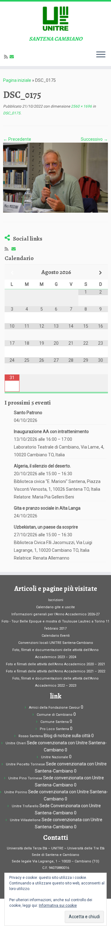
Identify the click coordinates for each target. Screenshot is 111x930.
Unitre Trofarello (25, 806)
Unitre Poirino (15, 792)
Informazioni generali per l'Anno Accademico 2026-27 (55, 614)
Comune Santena (54, 722)
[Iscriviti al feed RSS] (7, 56)
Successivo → (94, 139)
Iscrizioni (55, 600)
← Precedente (17, 139)
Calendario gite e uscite (55, 607)
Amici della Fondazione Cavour (54, 708)
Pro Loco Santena (54, 729)
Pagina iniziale (17, 80)
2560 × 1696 (81, 106)
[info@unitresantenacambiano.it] (13, 56)
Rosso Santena (30, 736)
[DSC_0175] (55, 177)
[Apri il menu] (100, 55)
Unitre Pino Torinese (25, 778)
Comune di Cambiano (54, 715)
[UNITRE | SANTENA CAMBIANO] (55, 19)
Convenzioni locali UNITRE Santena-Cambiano (55, 643)
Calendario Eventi (56, 636)
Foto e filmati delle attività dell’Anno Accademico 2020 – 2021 (55, 664)
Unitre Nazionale (54, 757)
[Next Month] (100, 272)
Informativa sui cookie (58, 905)
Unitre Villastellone (25, 820)
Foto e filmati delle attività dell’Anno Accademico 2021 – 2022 (55, 671)
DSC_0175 (11, 113)
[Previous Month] (12, 272)
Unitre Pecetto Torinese (25, 764)
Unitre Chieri (16, 743)
